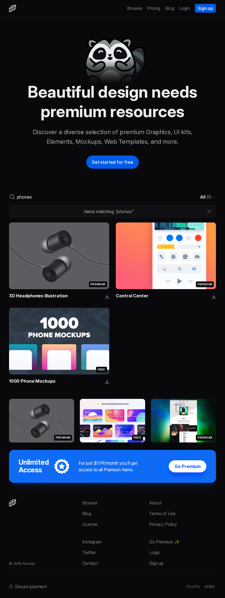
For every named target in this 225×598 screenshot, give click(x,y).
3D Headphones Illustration (38, 295)
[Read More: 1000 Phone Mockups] (59, 341)
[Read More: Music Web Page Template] (183, 420)
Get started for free (112, 162)
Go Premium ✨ (164, 542)
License (89, 524)
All (206, 197)
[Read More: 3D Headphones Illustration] (59, 255)
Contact (90, 563)
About (155, 503)
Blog (169, 8)
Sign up (205, 8)
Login (184, 8)
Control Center (132, 295)
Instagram (92, 542)
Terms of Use (162, 513)
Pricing (153, 8)
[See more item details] (107, 297)
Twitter (89, 552)
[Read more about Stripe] (209, 586)
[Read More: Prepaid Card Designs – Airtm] (112, 420)
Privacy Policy (163, 524)
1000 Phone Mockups (32, 381)
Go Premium (188, 466)
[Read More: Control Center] (166, 255)
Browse (134, 8)
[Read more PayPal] (193, 587)
